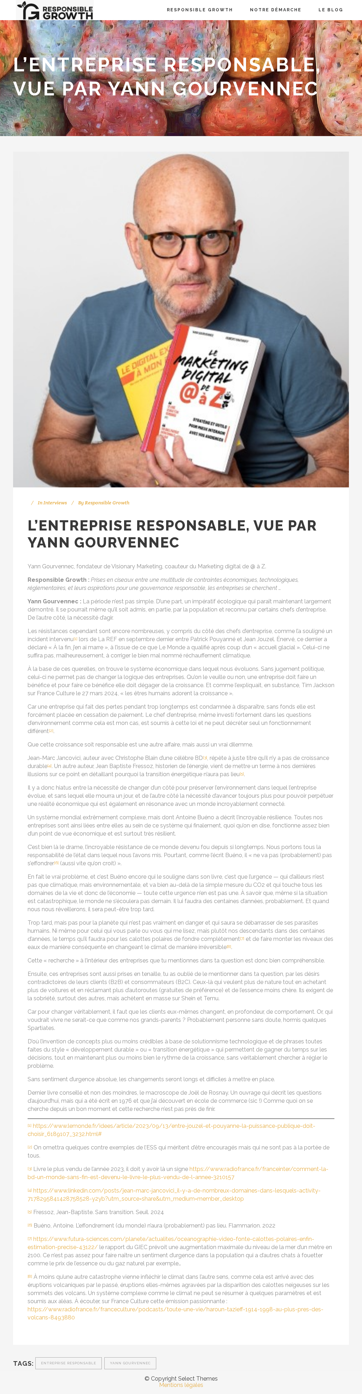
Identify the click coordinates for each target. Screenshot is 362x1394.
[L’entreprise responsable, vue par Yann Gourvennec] (181, 319)
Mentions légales (181, 1385)
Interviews (55, 502)
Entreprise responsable (68, 1363)
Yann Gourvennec (130, 1363)
